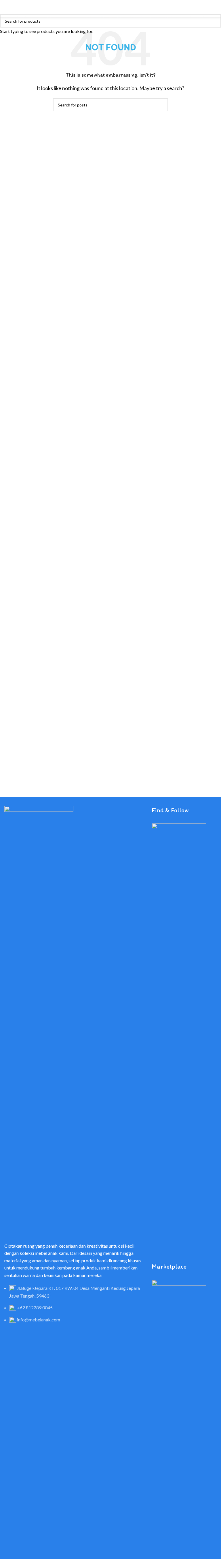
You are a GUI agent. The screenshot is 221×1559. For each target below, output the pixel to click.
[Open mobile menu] (6, 8)
